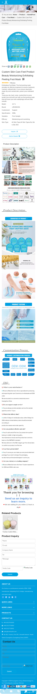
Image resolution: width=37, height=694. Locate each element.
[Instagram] (12, 597)
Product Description (11, 144)
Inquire (13, 131)
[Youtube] (9, 597)
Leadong (15, 683)
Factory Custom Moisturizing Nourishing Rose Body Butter (10, 532)
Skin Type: (5, 122)
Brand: (4, 107)
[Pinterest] (15, 597)
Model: (4, 104)
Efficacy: (4, 119)
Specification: (6, 113)
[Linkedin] (6, 597)
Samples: (5, 116)
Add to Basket (13, 136)
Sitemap (21, 683)
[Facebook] (3, 597)
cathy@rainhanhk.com (10, 631)
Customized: (6, 110)
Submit (10, 574)
